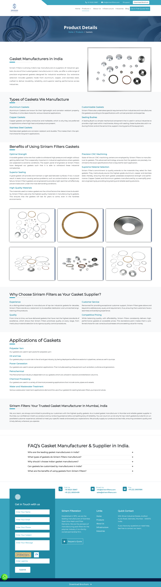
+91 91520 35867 (92, 2)
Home (77, 9)
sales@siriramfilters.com (107, 492)
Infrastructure (108, 9)
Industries (119, 9)
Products (85, 9)
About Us (97, 9)
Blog (127, 9)
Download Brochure (141, 2)
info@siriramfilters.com (111, 2)
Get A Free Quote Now (140, 9)
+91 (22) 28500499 (72, 492)
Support (127, 2)
